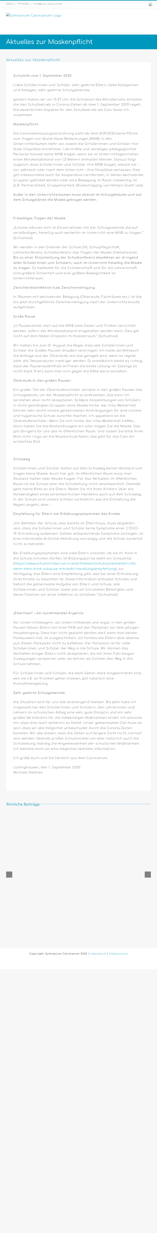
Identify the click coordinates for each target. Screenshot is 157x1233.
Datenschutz (118, 953)
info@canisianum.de (47, 3)
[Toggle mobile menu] (149, 15)
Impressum (98, 953)
